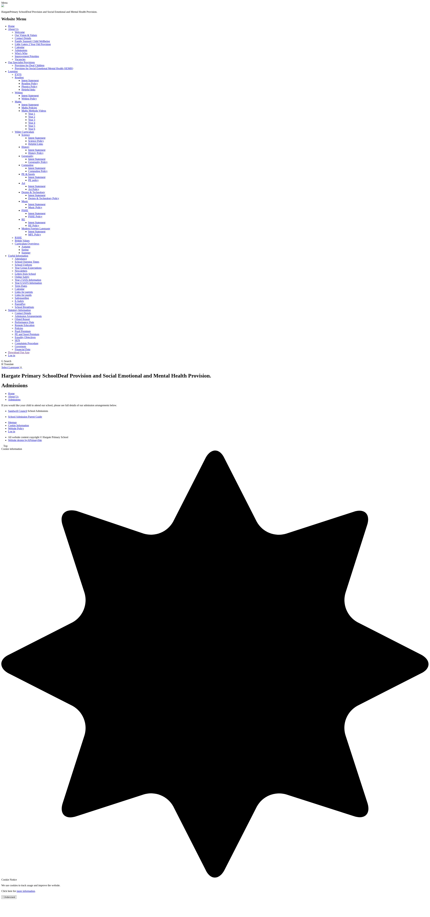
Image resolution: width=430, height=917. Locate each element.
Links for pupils (23, 295)
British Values (22, 240)
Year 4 (31, 122)
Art (23, 183)
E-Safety (19, 301)
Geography (27, 156)
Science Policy (36, 140)
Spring (25, 249)
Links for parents (24, 292)
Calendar (19, 47)
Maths (18, 101)
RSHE (18, 237)
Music (25, 201)
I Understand (9, 897)
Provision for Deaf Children (29, 65)
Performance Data (24, 322)
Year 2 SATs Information (28, 279)
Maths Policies (29, 107)
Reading (19, 77)
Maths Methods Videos (34, 110)
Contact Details (23, 38)
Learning (13, 71)
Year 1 (31, 113)
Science (26, 134)
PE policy (33, 180)
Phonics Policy (29, 86)
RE (23, 219)
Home (11, 26)
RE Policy (33, 225)
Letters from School (25, 273)
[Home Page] (2, 6)
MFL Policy (34, 234)
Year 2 (31, 116)
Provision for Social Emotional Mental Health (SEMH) (44, 68)
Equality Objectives (25, 337)
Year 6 (31, 128)
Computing (27, 165)
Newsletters (21, 270)
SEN (17, 340)
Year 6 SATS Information (28, 282)
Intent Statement (30, 80)
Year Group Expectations (28, 267)
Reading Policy (30, 83)
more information (26, 891)
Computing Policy (38, 171)
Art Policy (33, 189)
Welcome (20, 32)
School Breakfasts (24, 307)
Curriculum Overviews (27, 243)
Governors (20, 346)
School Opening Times (27, 261)
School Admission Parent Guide (25, 416)
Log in (11, 355)
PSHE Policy (35, 216)
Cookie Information (18, 425)
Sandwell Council (17, 411)
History (25, 147)
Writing (19, 92)
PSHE (25, 210)
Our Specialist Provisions (21, 62)
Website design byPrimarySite (25, 440)
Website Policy (16, 428)
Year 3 (31, 119)
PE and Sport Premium (27, 334)
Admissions (21, 50)
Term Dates (21, 286)
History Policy (36, 153)
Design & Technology (33, 192)
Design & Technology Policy (43, 198)
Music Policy (35, 207)
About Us (13, 29)
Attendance (21, 258)
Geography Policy (38, 162)
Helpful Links (35, 144)
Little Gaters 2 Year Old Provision (33, 44)
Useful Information (18, 255)
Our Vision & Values (26, 35)
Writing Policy (29, 98)
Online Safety (22, 276)
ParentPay (20, 304)
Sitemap (12, 422)
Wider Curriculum (24, 131)
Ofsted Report (22, 319)
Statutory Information (19, 310)
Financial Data (22, 349)
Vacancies (20, 59)
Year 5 (31, 125)
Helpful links (28, 89)
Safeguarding (22, 298)
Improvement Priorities (27, 56)
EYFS (18, 74)
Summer (26, 252)
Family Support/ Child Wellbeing (32, 41)
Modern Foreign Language (36, 228)
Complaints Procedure (26, 343)
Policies (19, 328)
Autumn (26, 246)
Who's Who (21, 53)
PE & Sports (28, 174)
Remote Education (24, 325)
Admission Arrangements (28, 316)
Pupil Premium (23, 331)
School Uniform (23, 264)
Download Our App (18, 352)
